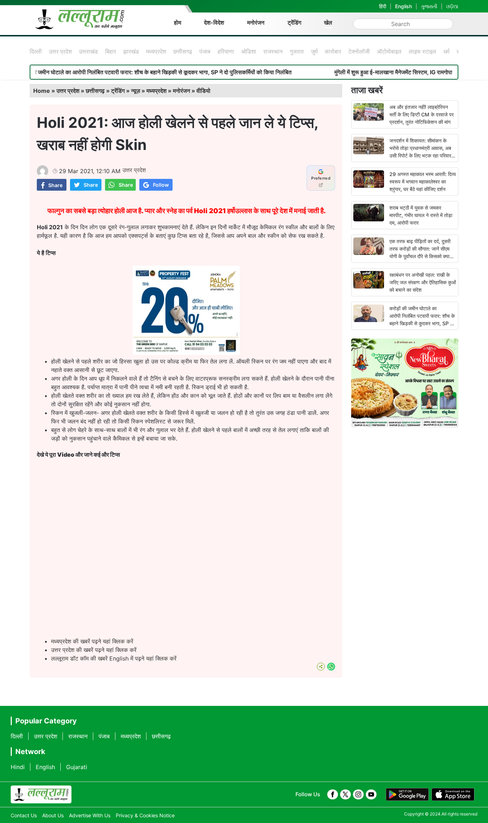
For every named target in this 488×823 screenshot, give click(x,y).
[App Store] (453, 794)
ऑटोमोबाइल (389, 51)
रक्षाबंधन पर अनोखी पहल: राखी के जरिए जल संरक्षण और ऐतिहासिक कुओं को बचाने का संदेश (422, 282)
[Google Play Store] (407, 794)
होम (177, 22)
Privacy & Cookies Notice (145, 815)
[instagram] (358, 794)
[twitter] (345, 794)
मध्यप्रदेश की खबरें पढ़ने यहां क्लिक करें (92, 641)
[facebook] (332, 794)
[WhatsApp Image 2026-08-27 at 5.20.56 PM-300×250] (186, 352)
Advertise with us (89, 815)
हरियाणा (226, 51)
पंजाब (204, 51)
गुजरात (297, 51)
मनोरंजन (255, 22)
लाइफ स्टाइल (422, 51)
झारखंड (131, 51)
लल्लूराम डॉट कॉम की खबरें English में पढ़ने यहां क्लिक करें (113, 658)
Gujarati (76, 767)
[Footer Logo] (41, 794)
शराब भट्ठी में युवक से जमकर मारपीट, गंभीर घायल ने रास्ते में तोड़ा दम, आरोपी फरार (420, 215)
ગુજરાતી (429, 6)
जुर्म (314, 51)
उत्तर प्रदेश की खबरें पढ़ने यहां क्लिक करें (93, 649)
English (403, 6)
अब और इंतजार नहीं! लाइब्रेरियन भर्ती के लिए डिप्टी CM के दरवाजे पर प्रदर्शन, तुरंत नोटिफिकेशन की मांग (421, 114)
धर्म (446, 51)
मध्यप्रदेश (156, 51)
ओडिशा (248, 51)
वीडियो (203, 90)
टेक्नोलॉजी (359, 51)
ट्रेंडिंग (294, 22)
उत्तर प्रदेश (60, 51)
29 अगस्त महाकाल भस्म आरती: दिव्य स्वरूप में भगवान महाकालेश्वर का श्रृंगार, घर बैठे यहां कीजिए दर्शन (422, 181)
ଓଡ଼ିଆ (452, 6)
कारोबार (333, 51)
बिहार (110, 51)
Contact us (24, 815)
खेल (328, 22)
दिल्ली (36, 51)
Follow (161, 185)
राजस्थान (273, 51)
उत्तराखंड (88, 51)
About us (53, 815)
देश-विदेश (214, 22)
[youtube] (371, 794)
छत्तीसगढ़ (182, 51)
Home (41, 90)
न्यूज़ (135, 90)
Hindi (18, 767)
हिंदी (382, 6)
